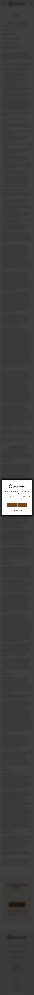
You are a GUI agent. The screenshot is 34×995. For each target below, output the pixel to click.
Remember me (17, 510)
